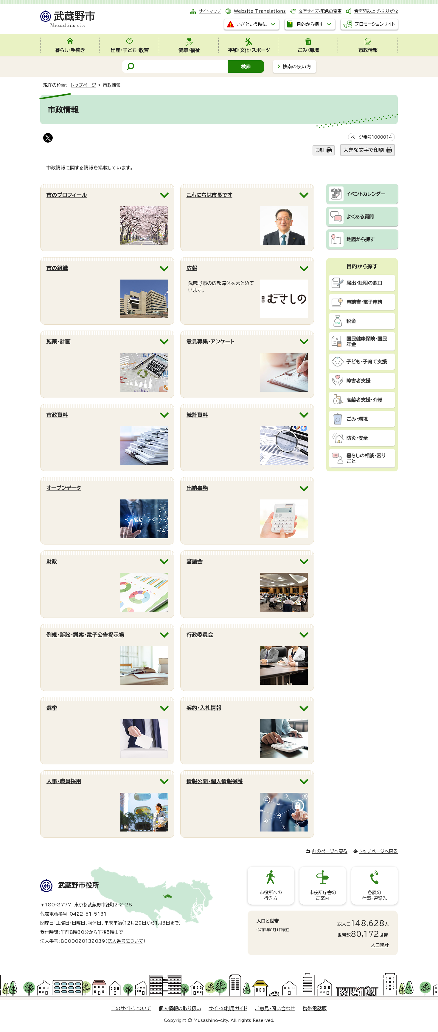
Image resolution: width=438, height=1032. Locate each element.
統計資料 (197, 414)
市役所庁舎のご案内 (322, 895)
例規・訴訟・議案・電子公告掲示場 (85, 634)
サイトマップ (210, 11)
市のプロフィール (66, 195)
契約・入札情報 (204, 707)
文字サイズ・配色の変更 (320, 11)
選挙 (51, 707)
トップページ (83, 85)
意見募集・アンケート (210, 341)
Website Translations (260, 11)
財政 (51, 561)
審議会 (195, 561)
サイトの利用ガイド (228, 1008)
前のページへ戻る (329, 851)
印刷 (320, 150)
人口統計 (380, 945)
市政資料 (57, 414)
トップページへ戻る (378, 851)
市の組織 (57, 268)
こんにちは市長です (209, 195)
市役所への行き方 (271, 895)
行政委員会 (200, 634)
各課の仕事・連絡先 (374, 895)
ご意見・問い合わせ (275, 1008)
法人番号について (125, 941)
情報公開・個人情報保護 (215, 781)
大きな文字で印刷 (363, 149)
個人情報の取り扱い (180, 1008)
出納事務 (197, 487)
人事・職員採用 (63, 781)
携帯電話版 (315, 1008)
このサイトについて (131, 1008)
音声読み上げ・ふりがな (376, 11)
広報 (192, 268)
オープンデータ (63, 487)
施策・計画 (58, 341)
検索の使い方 (296, 66)
